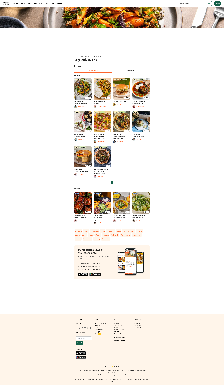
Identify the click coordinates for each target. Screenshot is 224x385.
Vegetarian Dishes (85, 56)
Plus (98, 334)
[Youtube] (85, 328)
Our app (97, 332)
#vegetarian (110, 231)
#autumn (139, 231)
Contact (116, 332)
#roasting (97, 239)
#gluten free (106, 239)
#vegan (90, 235)
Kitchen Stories (93, 71)
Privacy (116, 327)
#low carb (106, 235)
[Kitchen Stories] (6, 3)
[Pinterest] (88, 328)
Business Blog (138, 325)
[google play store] (95, 274)
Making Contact (138, 327)
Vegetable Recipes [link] (97, 56)
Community (130, 71)
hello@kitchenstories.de (139, 370)
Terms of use (118, 325)
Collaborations (99, 329)
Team (96, 327)
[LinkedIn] (90, 328)
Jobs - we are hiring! (101, 323)
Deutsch (116, 340)
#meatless (78, 231)
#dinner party (87, 239)
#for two (98, 235)
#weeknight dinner (129, 231)
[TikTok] (82, 328)
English (123, 340)
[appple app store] (83, 274)
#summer (78, 239)
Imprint (116, 323)
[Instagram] (79, 328)
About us (97, 325)
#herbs (118, 231)
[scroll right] (152, 203)
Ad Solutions (137, 323)
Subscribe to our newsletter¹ (80, 333)
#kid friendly (115, 235)
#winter (77, 235)
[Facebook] (77, 328)
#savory (86, 231)
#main (103, 231)
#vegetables (95, 231)
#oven (84, 235)
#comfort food (136, 235)
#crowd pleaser (125, 235)
